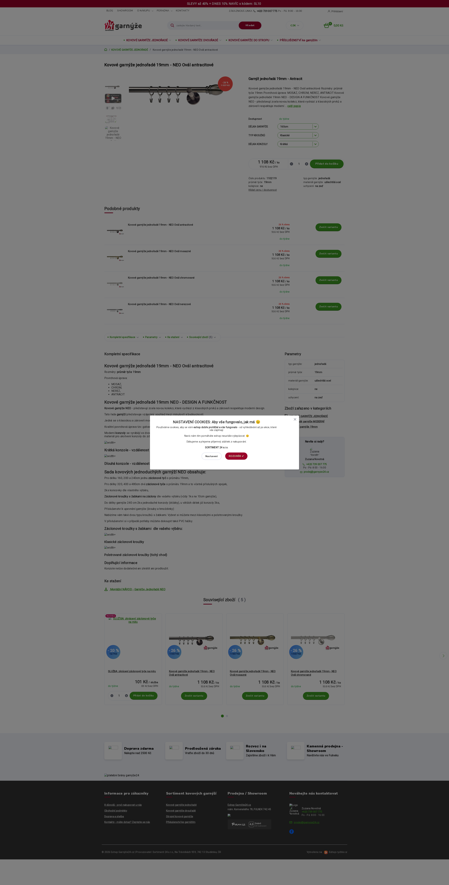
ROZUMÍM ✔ (236, 456)
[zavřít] (295, 419)
